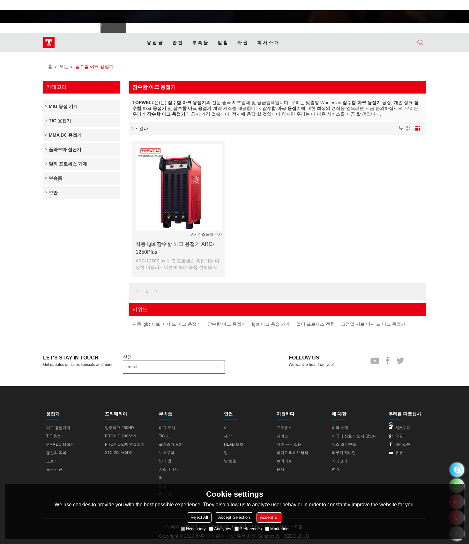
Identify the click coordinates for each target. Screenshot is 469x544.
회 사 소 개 (268, 42)
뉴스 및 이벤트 (344, 444)
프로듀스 (284, 428)
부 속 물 (200, 42)
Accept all (269, 517)
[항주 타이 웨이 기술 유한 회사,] (49, 42)
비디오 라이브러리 (292, 452)
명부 (409, 128)
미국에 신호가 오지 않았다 (354, 436)
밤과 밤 (165, 461)
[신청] (218, 366)
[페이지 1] (137, 291)
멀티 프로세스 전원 (315, 324)
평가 (335, 469)
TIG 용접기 (55, 436)
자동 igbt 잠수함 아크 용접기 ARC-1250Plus (175, 248)
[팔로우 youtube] (386, 6)
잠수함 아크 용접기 (226, 324)
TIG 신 (164, 436)
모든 (63, 66)
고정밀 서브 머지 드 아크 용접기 (373, 324)
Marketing (279, 528)
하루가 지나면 (344, 452)
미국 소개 (340, 428)
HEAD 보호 (233, 444)
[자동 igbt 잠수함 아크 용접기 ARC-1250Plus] (179, 187)
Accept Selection (234, 517)
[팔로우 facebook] (398, 6)
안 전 (177, 42)
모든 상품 (54, 469)
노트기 (52, 461)
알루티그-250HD (119, 428)
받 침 (223, 42)
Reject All (199, 517)
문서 (280, 469)
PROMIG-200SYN (120, 436)
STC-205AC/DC (119, 452)
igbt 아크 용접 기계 (271, 324)
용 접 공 (155, 42)
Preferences (251, 528)
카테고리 (339, 461)
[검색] (420, 43)
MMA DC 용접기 (60, 444)
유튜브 (401, 452)
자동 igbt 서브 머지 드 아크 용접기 (166, 324)
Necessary (196, 528)
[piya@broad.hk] (457, 470)
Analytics (222, 528)
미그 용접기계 (58, 428)
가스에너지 (168, 469)
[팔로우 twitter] (409, 6)
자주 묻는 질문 (289, 444)
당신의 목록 (56, 452)
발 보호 (230, 461)
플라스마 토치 (171, 444)
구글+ (400, 436)
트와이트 (284, 461)
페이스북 (403, 444)
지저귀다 (403, 428)
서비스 (282, 436)
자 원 (242, 42)
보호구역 (166, 452)
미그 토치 (167, 428)
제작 (228, 436)
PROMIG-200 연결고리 (125, 444)
